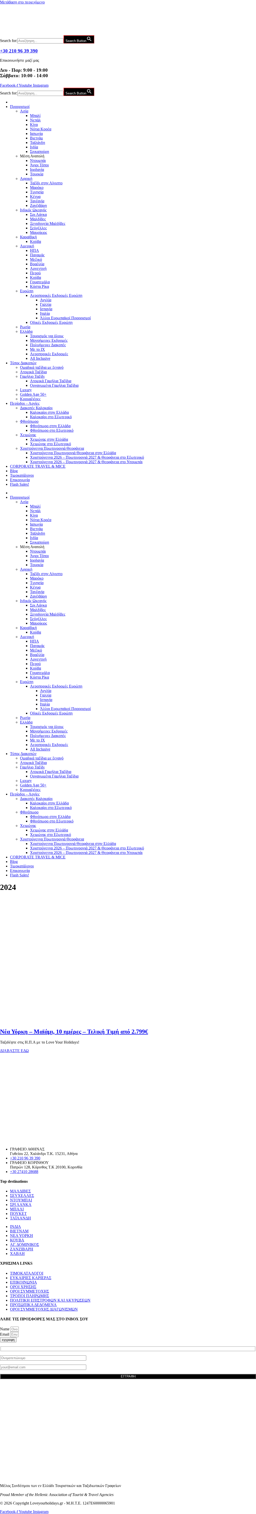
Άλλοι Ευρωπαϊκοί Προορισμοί (65, 318)
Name (5, 1329)
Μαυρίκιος (38, 232)
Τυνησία (37, 192)
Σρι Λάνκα (38, 214)
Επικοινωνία (20, 480)
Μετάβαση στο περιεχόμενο (22, 2)
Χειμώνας (28, 435)
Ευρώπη (26, 291)
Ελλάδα (26, 331)
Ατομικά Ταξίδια (33, 372)
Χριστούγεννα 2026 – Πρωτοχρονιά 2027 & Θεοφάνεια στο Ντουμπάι (86, 462)
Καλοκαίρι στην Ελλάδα (49, 412)
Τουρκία (36, 174)
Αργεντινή (38, 268)
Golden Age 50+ (33, 394)
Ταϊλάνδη (37, 142)
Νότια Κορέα (40, 129)
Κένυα (35, 196)
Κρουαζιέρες (30, 399)
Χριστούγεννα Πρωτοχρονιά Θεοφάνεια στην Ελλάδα (73, 453)
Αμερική (27, 246)
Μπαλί (35, 115)
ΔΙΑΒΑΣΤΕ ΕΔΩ (14, 1051)
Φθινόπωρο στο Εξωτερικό (52, 430)
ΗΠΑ (34, 250)
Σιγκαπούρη (39, 151)
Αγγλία (45, 300)
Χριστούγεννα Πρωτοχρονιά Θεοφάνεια (52, 448)
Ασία (24, 111)
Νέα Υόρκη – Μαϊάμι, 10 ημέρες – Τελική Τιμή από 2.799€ (74, 1031)
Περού (35, 273)
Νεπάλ (35, 120)
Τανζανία (37, 201)
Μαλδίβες (38, 219)
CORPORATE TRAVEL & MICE (38, 466)
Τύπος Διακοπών (23, 363)
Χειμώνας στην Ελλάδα (49, 439)
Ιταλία (45, 313)
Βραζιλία (37, 264)
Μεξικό (36, 259)
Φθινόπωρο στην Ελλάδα (50, 426)
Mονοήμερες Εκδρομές (49, 340)
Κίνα (34, 124)
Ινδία (34, 147)
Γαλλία (45, 304)
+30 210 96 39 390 (19, 50)
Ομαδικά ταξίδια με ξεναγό (42, 367)
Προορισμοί (20, 106)
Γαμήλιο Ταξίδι (32, 376)
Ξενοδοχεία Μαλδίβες (47, 223)
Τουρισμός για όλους (47, 336)
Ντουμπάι (38, 160)
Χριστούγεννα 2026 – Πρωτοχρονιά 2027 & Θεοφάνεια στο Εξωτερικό (87, 457)
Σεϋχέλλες (38, 228)
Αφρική (26, 178)
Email (5, 1334)
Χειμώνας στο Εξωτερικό (50, 444)
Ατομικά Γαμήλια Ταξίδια (50, 381)
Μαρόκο (37, 187)
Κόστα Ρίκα (39, 286)
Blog (14, 471)
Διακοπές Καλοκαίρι (36, 408)
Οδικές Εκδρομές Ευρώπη (51, 322)
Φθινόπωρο (29, 421)
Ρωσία (25, 327)
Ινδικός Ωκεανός (33, 210)
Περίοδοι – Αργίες (25, 403)
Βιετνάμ (36, 138)
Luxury (26, 390)
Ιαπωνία (36, 133)
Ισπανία (46, 309)
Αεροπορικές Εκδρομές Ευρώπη (56, 295)
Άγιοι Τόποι (39, 165)
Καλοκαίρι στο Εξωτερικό (51, 417)
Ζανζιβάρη (38, 205)
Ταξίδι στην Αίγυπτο (46, 183)
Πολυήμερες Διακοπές (48, 345)
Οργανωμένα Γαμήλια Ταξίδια (54, 385)
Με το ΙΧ (37, 349)
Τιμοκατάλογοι (22, 475)
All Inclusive (40, 358)
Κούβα (35, 241)
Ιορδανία (37, 169)
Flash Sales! (19, 484)
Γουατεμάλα (40, 282)
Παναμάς (37, 255)
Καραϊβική (28, 237)
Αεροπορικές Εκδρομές (49, 354)
